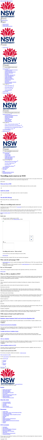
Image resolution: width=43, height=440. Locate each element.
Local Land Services (6, 262)
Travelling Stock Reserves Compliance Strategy (9, 331)
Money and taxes (8, 120)
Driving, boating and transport (10, 71)
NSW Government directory (8, 407)
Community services (8, 70)
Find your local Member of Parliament (9, 429)
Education (4, 416)
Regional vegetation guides (5, 212)
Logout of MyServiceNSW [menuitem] (7, 26)
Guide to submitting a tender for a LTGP (8, 345)
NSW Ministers (5, 428)
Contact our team (23, 352)
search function (6, 356)
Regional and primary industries (10, 82)
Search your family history (7, 395)
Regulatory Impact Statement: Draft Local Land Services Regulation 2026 (17, 318)
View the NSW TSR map (6, 197)
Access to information (6, 402)
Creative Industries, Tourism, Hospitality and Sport (12, 414)
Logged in (3, 22)
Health (4, 417)
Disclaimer (4, 405)
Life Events (7, 81)
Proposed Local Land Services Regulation (8, 324)
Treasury (4, 422)
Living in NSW (6, 68)
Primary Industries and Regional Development (11, 420)
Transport (4, 421)
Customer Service (6, 415)
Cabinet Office (5, 411)
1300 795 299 (5, 358)
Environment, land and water (10, 74)
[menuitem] (6, 24)
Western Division (16, 219)
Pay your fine (5, 393)
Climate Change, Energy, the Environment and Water (12, 412)
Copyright (4, 404)
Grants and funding (8, 76)
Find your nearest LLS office (5, 354)
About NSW (7, 153)
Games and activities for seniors (8, 397)
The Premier (5, 427)
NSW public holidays (9, 157)
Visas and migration (8, 83)
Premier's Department (6, 419)
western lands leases (25, 264)
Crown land (19, 206)
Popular (2, 387)
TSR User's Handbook (4, 338)
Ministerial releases (6, 396)
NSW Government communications (9, 433)
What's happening (6, 152)
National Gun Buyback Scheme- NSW (9, 394)
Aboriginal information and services (11, 69)
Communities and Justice (7, 413)
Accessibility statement (7, 403)
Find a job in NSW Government (8, 431)
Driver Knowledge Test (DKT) (8, 392)
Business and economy (9, 116)
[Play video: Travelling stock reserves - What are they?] (31, 238)
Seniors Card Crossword (7, 389)
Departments (3, 409)
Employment (7, 118)
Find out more (2, 271)
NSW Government (4, 424)
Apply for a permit (4, 190)
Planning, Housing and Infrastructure (9, 418)
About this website (4, 399)
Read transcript (5, 255)
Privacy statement (6, 406)
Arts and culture (8, 154)
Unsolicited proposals (6, 434)
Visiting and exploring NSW (10, 156)
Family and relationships (9, 75)
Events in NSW (7, 155)
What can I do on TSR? (5, 183)
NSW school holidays (9, 158)
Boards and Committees (7, 430)
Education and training (9, 72)
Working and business (7, 114)
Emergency (7, 73)
